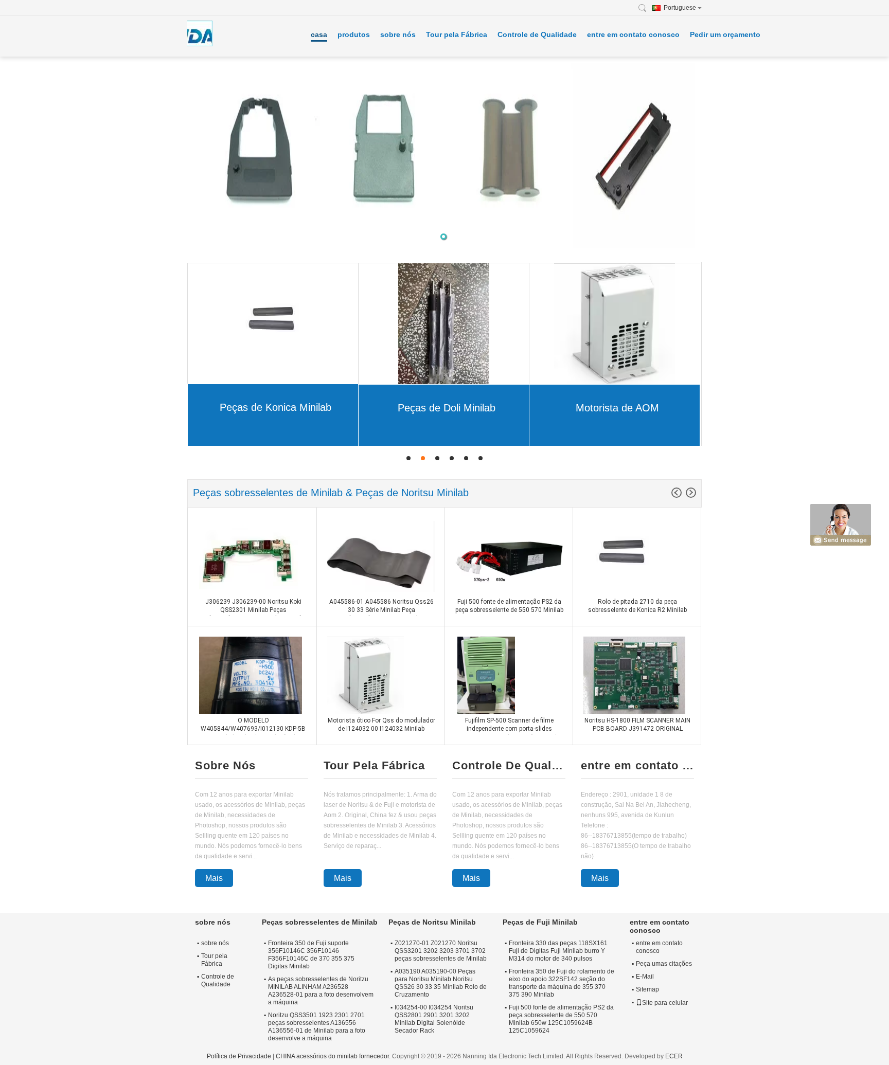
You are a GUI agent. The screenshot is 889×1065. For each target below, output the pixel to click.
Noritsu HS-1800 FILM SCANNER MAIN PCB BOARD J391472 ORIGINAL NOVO (637, 729)
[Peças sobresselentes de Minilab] (444, 154)
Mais (214, 878)
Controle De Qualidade (508, 765)
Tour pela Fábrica (456, 34)
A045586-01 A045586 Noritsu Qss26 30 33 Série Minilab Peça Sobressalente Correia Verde (381, 610)
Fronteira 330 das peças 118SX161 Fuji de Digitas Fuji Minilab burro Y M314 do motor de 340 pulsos (558, 951)
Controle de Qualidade (537, 34)
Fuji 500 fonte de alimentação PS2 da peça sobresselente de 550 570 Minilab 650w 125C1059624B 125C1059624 (509, 610)
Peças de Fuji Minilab (540, 922)
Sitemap (647, 989)
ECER (674, 1056)
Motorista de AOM (617, 407)
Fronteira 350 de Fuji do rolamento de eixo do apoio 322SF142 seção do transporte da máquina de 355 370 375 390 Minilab (561, 983)
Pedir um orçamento (725, 34)
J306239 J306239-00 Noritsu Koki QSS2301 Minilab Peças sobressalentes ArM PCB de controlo (253, 610)
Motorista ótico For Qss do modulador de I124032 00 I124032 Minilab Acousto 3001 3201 (381, 729)
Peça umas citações (664, 963)
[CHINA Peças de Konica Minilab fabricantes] (273, 323)
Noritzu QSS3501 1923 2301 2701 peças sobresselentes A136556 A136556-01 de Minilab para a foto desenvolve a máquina (316, 1027)
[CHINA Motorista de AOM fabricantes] (614, 323)
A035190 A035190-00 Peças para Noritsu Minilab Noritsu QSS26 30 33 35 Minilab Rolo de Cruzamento (441, 983)
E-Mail (645, 976)
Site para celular (665, 1002)
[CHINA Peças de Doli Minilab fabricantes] (443, 323)
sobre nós (398, 34)
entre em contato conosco (633, 34)
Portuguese (680, 7)
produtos (353, 34)
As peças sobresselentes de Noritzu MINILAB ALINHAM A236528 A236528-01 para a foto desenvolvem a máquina (321, 991)
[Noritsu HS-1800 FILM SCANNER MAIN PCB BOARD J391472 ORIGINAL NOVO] (634, 674)
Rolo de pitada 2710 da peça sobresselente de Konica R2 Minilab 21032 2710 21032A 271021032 (637, 610)
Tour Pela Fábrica (374, 765)
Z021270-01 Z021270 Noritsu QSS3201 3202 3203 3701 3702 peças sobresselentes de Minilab (441, 951)
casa (319, 34)
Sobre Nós (225, 765)
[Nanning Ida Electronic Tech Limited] (645, 8)
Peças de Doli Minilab (446, 407)
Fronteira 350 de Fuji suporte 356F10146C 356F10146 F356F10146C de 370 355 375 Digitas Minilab (311, 955)
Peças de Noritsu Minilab (432, 922)
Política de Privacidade (239, 1056)
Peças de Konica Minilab (275, 407)
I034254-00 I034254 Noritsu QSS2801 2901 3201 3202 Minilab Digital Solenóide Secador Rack (434, 1019)
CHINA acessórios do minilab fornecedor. (334, 1056)
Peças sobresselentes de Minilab (320, 922)
